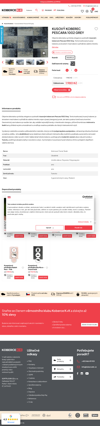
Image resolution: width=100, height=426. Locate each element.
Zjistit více (19, 236)
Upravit (48, 228)
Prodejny (48, 10)
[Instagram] (82, 373)
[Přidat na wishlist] (96, 29)
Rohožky (69, 17)
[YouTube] (87, 373)
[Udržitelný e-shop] (77, 415)
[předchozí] (3, 62)
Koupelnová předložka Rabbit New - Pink (10, 267)
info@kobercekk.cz (91, 6)
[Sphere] (95, 415)
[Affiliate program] (70, 415)
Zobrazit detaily (83, 222)
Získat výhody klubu (89, 324)
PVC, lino (44, 17)
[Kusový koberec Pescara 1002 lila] (72, 63)
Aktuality (60, 369)
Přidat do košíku (60, 90)
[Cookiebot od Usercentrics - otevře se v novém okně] (83, 197)
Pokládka (60, 10)
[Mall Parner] (85, 415)
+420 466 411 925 (76, 6)
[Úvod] (2, 23)
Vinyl (52, 17)
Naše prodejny (60, 360)
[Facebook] (77, 373)
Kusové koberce (19, 17)
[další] (47, 62)
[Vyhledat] (36, 10)
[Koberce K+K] (12, 10)
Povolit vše (78, 228)
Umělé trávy (59, 17)
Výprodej (5, 17)
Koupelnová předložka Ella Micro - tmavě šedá (36, 267)
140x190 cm (70, 57)
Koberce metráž (33, 17)
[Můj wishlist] (82, 11)
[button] (87, 11)
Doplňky (78, 17)
